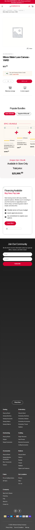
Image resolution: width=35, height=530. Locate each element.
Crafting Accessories (23, 445)
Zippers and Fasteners (23, 468)
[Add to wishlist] (28, 20)
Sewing (5, 409)
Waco (19, 480)
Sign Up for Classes (7, 493)
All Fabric (5, 480)
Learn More (10, 223)
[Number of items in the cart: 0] (32, 6)
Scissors (5, 464)
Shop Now (17, 402)
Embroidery (21, 409)
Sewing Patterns (7, 424)
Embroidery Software (23, 418)
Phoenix (20, 478)
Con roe (20, 483)
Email (5, 254)
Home (4, 10)
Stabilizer (20, 427)
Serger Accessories (7, 442)
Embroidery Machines (23, 416)
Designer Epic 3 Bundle (17, 160)
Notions (20, 451)
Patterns (20, 457)
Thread (20, 462)
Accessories (6, 451)
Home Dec (21, 10)
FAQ (4, 498)
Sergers (5, 439)
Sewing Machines (7, 416)
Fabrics (15, 10)
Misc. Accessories (7, 462)
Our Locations (22, 474)
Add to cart (24, 81)
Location (6, 259)
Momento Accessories (23, 442)
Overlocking (6, 433)
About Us (5, 501)
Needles (20, 460)
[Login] (29, 6)
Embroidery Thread (23, 424)
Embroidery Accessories (24, 421)
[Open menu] (2, 6)
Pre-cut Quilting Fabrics (8, 478)
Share (30, 48)
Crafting (20, 433)
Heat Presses (21, 439)
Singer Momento (22, 436)
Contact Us (5, 504)
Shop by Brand (6, 413)
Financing (5, 496)
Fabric (5, 474)
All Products (9, 10)
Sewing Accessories (7, 418)
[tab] (9, 113)
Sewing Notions (6, 421)
